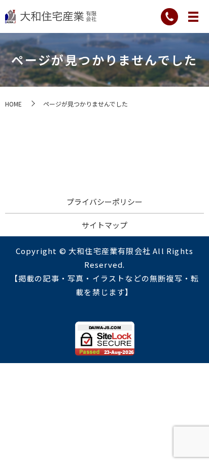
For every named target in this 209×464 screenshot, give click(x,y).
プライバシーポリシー (104, 201)
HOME (13, 103)
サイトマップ (104, 225)
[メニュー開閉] (193, 17)
